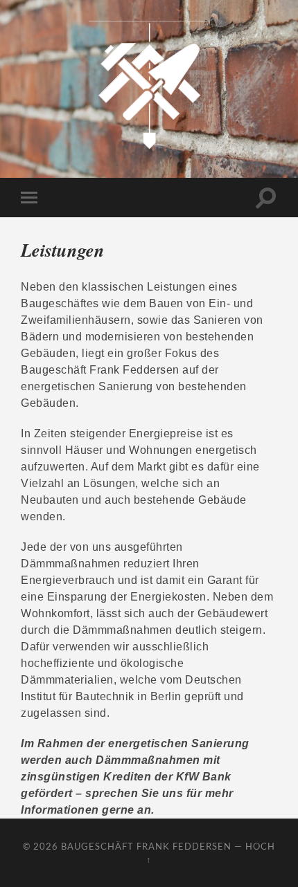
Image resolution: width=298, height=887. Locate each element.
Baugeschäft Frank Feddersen (146, 846)
